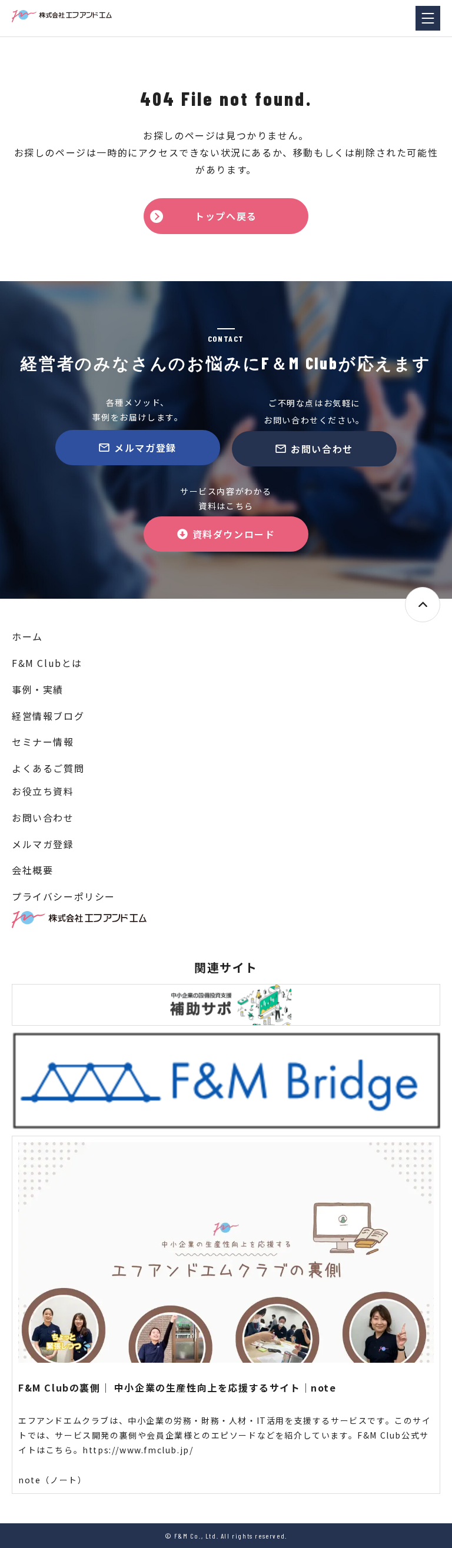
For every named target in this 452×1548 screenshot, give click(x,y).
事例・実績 (38, 689)
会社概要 (32, 870)
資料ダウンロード (233, 534)
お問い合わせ (322, 449)
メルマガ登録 (145, 448)
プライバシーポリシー (63, 896)
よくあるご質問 (48, 768)
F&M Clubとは (47, 663)
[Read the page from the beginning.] (422, 604)
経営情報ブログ (48, 716)
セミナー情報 (43, 742)
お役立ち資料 (43, 791)
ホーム (27, 636)
